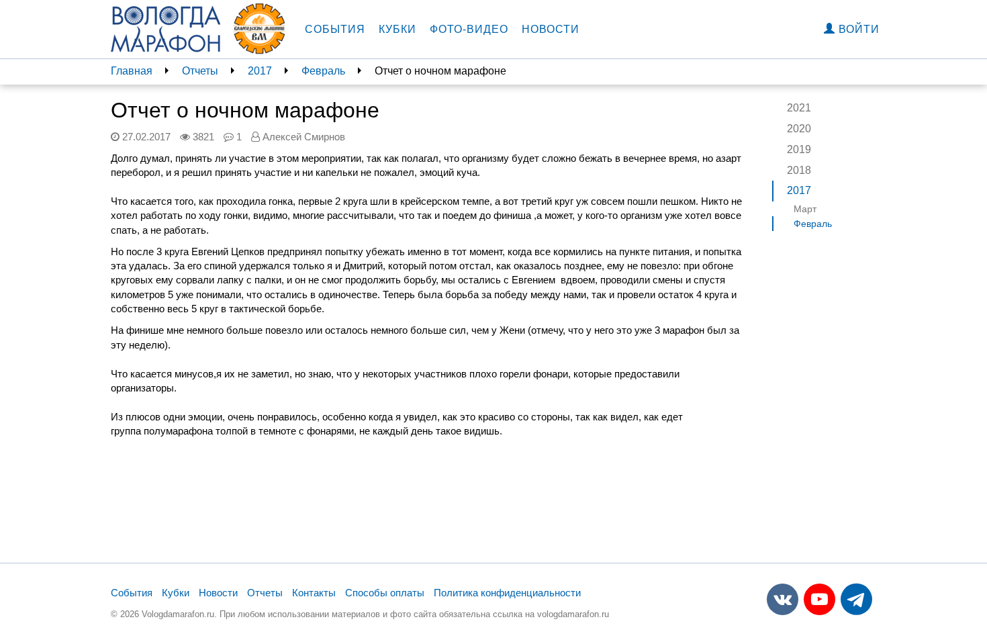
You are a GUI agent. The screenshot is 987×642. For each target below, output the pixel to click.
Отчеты (200, 71)
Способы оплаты (384, 592)
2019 (799, 149)
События (335, 29)
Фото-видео (469, 29)
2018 (799, 170)
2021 (799, 107)
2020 (799, 128)
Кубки (397, 29)
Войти (857, 29)
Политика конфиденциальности (507, 592)
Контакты (314, 592)
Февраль (323, 71)
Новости (550, 29)
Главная (131, 71)
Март (805, 208)
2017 (260, 71)
